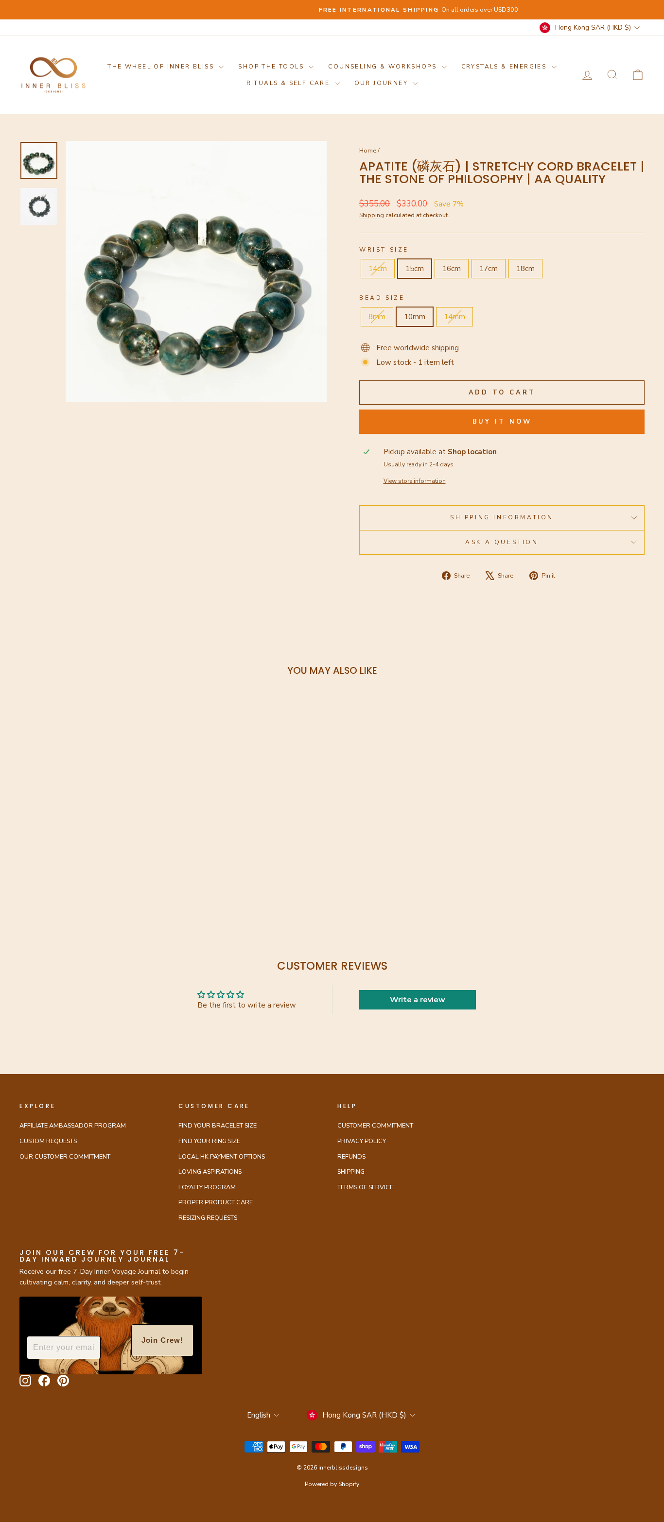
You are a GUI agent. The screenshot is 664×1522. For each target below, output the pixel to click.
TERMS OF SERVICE (365, 1187)
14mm (454, 317)
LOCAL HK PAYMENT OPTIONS (221, 1156)
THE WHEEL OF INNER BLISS (161, 66)
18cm (525, 269)
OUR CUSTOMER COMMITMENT (64, 1156)
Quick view (93, 836)
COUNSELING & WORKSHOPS (383, 66)
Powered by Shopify (332, 1484)
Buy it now (502, 421)
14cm (377, 269)
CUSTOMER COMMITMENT (375, 1125)
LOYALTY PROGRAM (207, 1187)
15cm (414, 269)
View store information (415, 481)
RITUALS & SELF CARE (289, 83)
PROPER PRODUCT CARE (215, 1202)
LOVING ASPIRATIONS (210, 1171)
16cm (451, 269)
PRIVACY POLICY (361, 1141)
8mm (376, 317)
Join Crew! (162, 1340)
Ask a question (501, 542)
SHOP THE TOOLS (272, 66)
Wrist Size (384, 250)
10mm (414, 317)
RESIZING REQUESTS (207, 1218)
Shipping (371, 215)
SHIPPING (351, 1171)
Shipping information (502, 517)
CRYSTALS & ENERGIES (505, 66)
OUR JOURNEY (382, 83)
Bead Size (381, 298)
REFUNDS (351, 1156)
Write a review (417, 999)
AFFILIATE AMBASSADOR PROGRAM (72, 1125)
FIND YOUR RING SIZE (209, 1141)
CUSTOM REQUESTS (48, 1141)
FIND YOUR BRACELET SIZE (217, 1125)
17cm (488, 269)
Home (367, 150)
